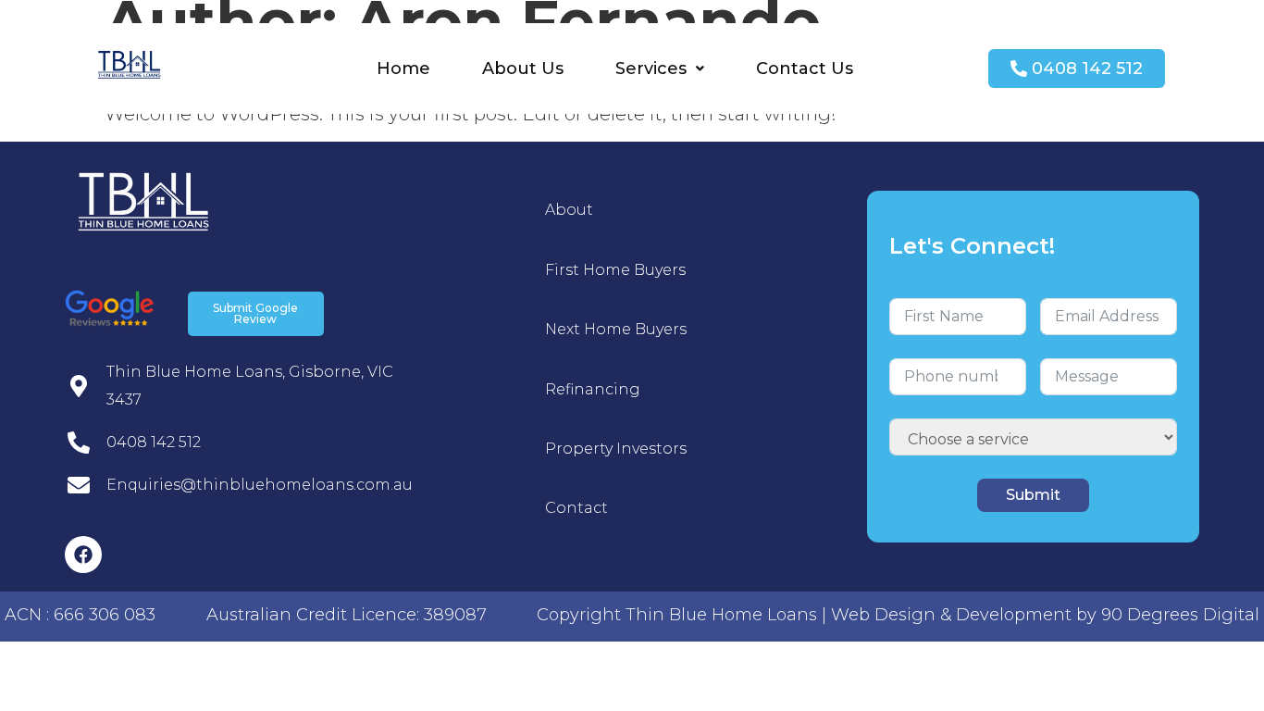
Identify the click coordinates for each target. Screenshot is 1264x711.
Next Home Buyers (616, 329)
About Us (523, 68)
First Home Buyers (615, 270)
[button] (659, 68)
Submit (1033, 495)
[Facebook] (83, 554)
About (569, 209)
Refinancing (592, 389)
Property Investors (616, 448)
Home (403, 68)
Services (651, 68)
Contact (576, 508)
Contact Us (804, 68)
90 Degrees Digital (1180, 615)
